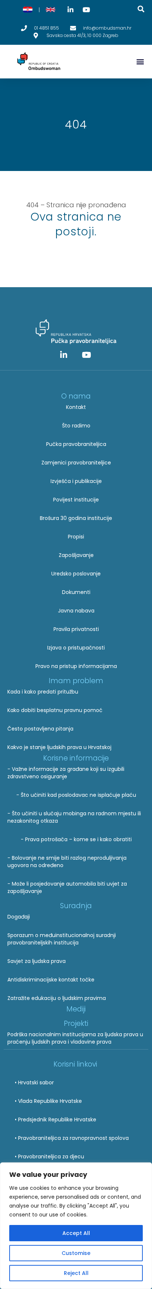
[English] (50, 10)
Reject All (76, 1273)
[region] (76, 1225)
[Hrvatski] (27, 10)
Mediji (76, 1009)
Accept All (76, 1233)
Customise (76, 1253)
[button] (140, 62)
